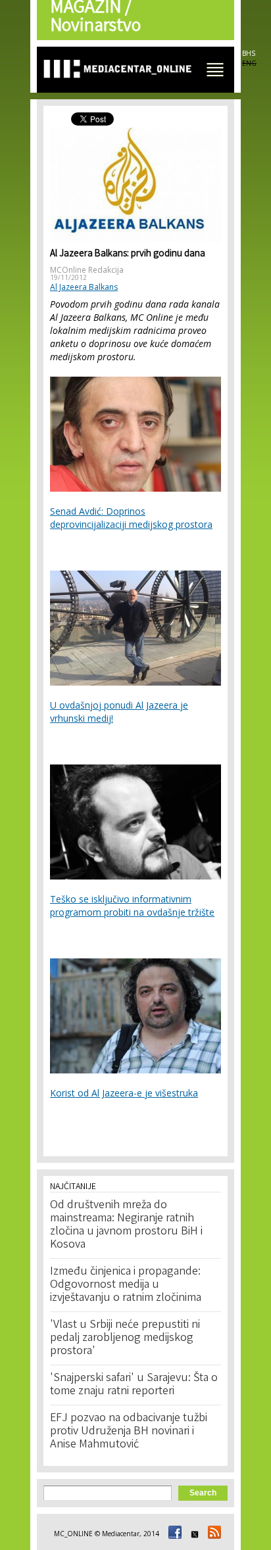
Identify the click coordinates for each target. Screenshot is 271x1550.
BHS (248, 53)
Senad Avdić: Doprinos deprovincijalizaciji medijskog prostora (131, 517)
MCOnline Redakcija (87, 269)
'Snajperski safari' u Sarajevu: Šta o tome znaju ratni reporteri (134, 1385)
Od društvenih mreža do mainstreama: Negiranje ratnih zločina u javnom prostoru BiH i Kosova (126, 1225)
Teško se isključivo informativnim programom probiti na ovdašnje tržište (132, 905)
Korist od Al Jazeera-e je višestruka (124, 1093)
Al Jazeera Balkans (84, 287)
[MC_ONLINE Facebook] (173, 1533)
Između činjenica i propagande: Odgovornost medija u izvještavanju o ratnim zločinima (125, 1285)
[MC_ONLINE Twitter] (193, 1533)
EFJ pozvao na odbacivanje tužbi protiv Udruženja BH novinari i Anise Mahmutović (128, 1431)
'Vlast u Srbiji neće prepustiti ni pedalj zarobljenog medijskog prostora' (125, 1338)
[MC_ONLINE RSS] (212, 1533)
